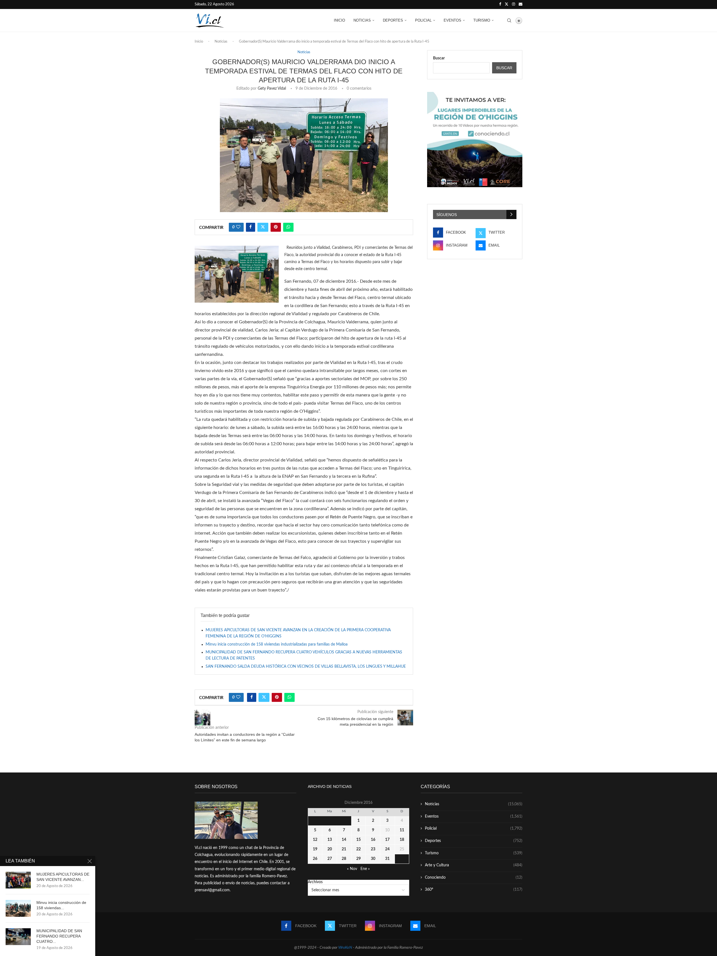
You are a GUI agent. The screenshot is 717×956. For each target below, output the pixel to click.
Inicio (339, 20)
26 (315, 859)
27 (329, 859)
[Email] (520, 4)
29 (358, 859)
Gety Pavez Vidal (272, 89)
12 (315, 840)
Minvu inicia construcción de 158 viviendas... (61, 905)
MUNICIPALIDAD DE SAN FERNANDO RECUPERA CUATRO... (59, 936)
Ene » (365, 869)
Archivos (315, 882)
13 (329, 840)
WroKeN (345, 948)
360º (473, 890)
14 (344, 840)
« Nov (352, 869)
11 (402, 830)
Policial (423, 20)
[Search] (509, 20)
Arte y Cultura (473, 865)
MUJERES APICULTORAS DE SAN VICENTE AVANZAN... (62, 877)
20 (329, 849)
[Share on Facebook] (250, 227)
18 (402, 840)
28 (344, 859)
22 (358, 849)
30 (373, 859)
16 (373, 840)
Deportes (393, 20)
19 (315, 849)
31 (387, 859)
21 (344, 849)
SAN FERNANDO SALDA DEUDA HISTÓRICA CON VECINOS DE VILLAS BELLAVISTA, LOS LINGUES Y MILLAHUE (306, 667)
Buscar (439, 58)
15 (358, 840)
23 (373, 849)
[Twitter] (506, 4)
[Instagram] (513, 4)
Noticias (362, 20)
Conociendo (473, 878)
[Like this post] (238, 227)
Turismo (481, 20)
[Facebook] (500, 4)
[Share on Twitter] (262, 227)
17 (387, 840)
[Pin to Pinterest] (276, 227)
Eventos (452, 20)
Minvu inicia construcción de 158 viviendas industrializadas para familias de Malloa (277, 644)
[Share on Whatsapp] (288, 227)
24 (387, 849)
